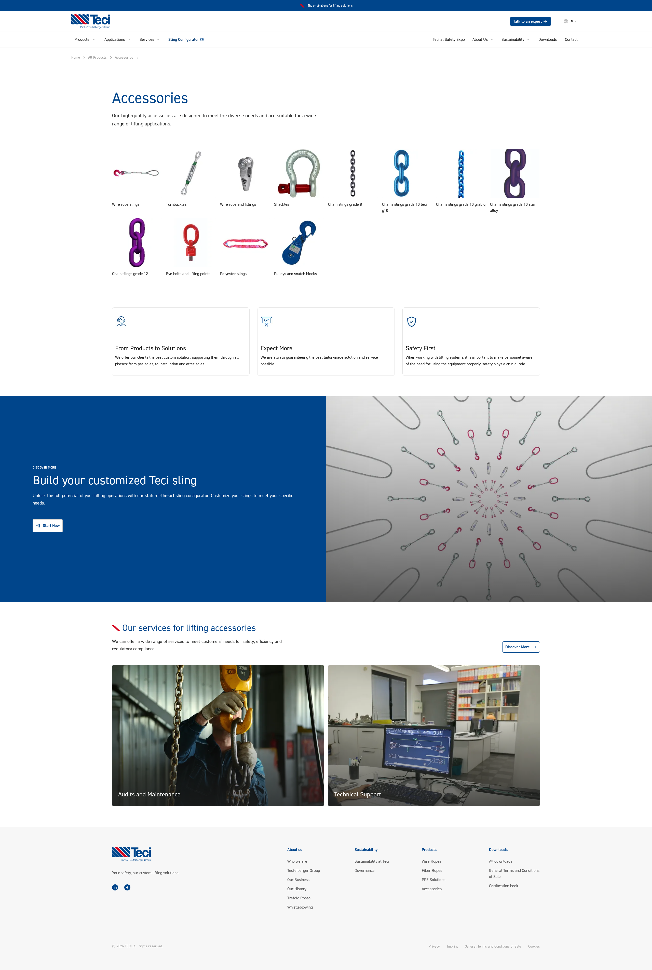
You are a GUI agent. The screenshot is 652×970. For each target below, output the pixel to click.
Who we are (297, 861)
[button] (572, 21)
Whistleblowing (300, 907)
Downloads (547, 39)
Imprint (452, 946)
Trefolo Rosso (298, 898)
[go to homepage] (95, 21)
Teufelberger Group (303, 870)
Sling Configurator (183, 39)
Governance (365, 870)
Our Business (298, 879)
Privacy (434, 946)
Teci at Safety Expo (449, 39)
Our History (296, 888)
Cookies (534, 946)
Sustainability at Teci (372, 861)
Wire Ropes (431, 861)
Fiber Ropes (432, 870)
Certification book (503, 885)
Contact (571, 39)
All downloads (500, 861)
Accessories (432, 888)
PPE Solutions (433, 879)
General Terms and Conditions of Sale (493, 946)
